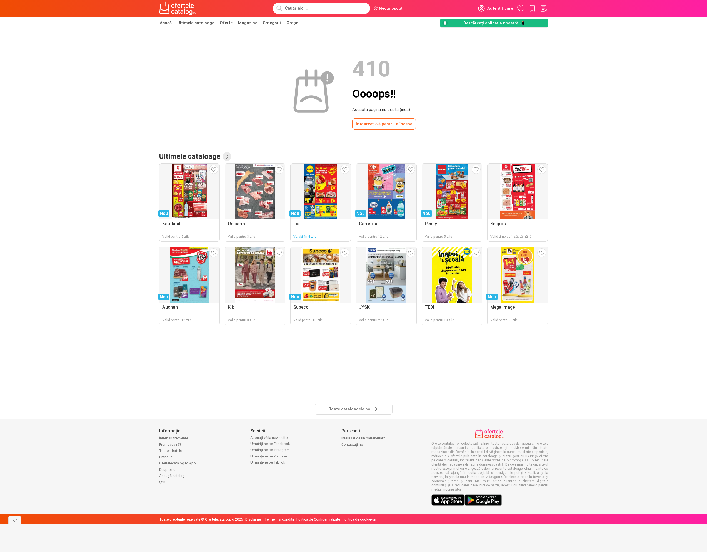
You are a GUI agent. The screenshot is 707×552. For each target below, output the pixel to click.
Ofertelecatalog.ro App (177, 463)
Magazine (247, 22)
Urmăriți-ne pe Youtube (268, 456)
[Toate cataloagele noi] (227, 156)
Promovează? (170, 444)
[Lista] (543, 8)
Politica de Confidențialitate (318, 519)
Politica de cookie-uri (359, 519)
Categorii (272, 22)
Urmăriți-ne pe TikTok (267, 462)
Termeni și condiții (279, 519)
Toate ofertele (170, 451)
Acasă (166, 22)
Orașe (292, 22)
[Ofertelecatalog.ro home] (178, 8)
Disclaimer (253, 519)
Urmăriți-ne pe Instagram (270, 450)
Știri (162, 482)
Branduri (166, 457)
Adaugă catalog (172, 476)
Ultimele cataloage (195, 22)
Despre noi (167, 469)
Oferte (226, 22)
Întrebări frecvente (173, 438)
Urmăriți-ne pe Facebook (270, 444)
